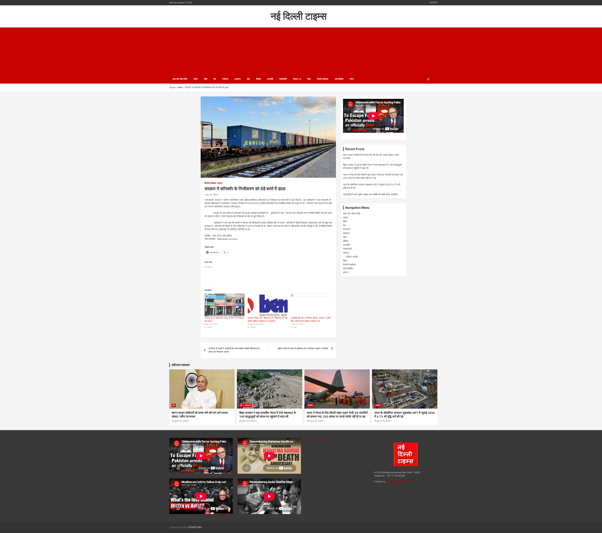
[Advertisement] (301, 51)
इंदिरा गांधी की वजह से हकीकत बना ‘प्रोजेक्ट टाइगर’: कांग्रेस (303, 348)
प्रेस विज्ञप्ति (339, 79)
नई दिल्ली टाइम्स (299, 16)
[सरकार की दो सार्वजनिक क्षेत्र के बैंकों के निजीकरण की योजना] (225, 304)
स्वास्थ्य (295, 79)
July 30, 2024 (211, 194)
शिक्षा (309, 79)
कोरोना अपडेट (352, 256)
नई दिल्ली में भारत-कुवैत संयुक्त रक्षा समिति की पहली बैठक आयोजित (370, 194)
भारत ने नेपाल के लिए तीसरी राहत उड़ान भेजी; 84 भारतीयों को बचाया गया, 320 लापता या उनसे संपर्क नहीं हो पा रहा (337, 414)
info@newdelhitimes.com (399, 481)
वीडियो (258, 79)
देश (215, 79)
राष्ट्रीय (310, 405)
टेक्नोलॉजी (283, 79)
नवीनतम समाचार (181, 365)
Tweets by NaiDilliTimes (318, 439)
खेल (248, 79)
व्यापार (195, 79)
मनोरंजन (225, 79)
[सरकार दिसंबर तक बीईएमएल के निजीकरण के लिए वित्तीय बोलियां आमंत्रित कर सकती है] (268, 304)
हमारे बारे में (433, 2)
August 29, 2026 (180, 421)
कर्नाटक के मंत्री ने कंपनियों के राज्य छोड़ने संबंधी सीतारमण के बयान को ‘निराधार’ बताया (234, 350)
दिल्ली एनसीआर (322, 79)
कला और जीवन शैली (179, 79)
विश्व (205, 79)
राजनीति (270, 79)
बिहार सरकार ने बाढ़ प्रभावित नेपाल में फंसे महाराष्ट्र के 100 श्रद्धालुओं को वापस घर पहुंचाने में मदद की (267, 414)
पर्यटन (352, 79)
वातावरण (238, 79)
